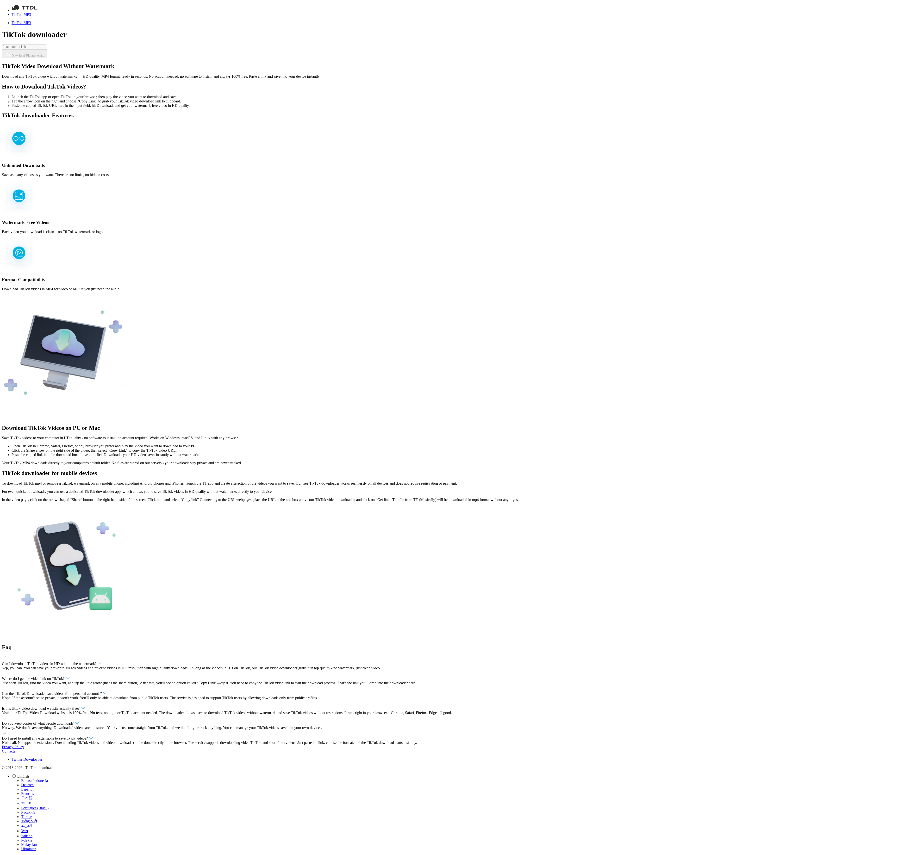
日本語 (27, 798)
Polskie (26, 840)
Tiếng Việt (29, 821)
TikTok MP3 (21, 15)
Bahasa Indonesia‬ (34, 781)
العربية (26, 825)
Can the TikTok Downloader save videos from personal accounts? (52, 693)
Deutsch (27, 785)
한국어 (27, 803)
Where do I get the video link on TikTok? (34, 679)
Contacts (8, 751)
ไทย (24, 831)
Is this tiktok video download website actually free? (41, 708)
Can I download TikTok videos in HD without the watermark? (50, 664)
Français (27, 794)
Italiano (26, 836)
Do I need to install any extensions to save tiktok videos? (45, 738)
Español (27, 789)
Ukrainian (28, 849)
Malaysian (29, 844)
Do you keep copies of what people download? (38, 723)
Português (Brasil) (35, 808)
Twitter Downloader (27, 759)
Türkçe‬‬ (26, 817)
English (23, 776)
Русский (28, 812)
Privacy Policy (13, 747)
